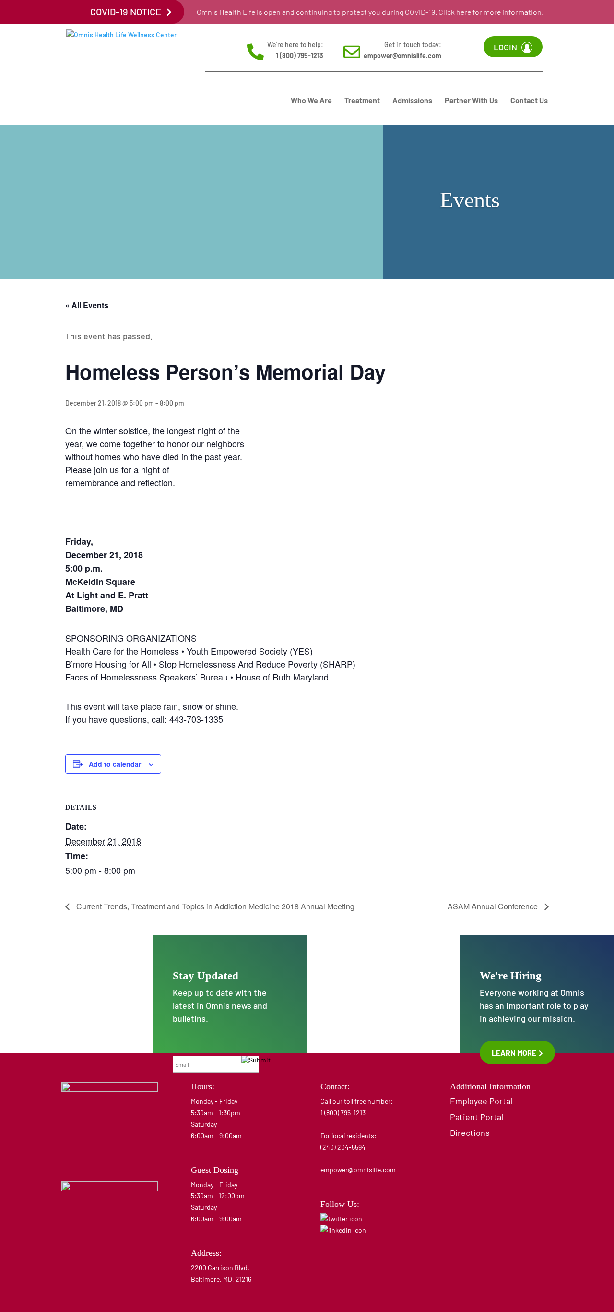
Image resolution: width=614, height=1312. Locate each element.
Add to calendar (115, 764)
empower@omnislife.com (402, 55)
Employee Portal (481, 1101)
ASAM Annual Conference (494, 906)
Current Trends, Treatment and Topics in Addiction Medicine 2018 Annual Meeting (214, 906)
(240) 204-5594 (343, 1147)
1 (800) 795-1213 (299, 55)
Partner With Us (471, 101)
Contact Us (529, 101)
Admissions (412, 101)
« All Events (86, 304)
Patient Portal (476, 1116)
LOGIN (505, 47)
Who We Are (311, 101)
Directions (470, 1132)
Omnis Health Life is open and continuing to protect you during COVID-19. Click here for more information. (370, 11)
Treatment (362, 101)
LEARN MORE (515, 1052)
